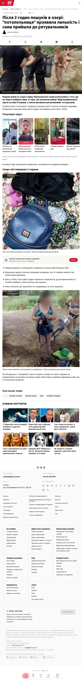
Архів (56, 506)
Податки (9, 575)
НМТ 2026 (59, 569)
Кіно (33, 558)
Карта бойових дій (38, 534)
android (11, 657)
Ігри (56, 513)
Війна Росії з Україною (40, 529)
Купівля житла (12, 590)
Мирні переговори (38, 537)
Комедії (34, 569)
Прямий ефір (11, 537)
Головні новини (12, 531)
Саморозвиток (61, 572)
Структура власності (61, 503)
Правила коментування (37, 511)
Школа (58, 566)
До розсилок (68, 612)
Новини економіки (14, 558)
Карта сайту (59, 510)
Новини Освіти (62, 558)
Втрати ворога (36, 549)
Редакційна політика (10, 503)
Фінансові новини (13, 566)
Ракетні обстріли (37, 531)
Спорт (33, 585)
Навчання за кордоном (64, 575)
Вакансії (57, 499)
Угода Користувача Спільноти (38, 508)
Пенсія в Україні (12, 578)
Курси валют (11, 564)
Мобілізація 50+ (61, 537)
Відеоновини (11, 540)
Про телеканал (8, 506)
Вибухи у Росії (36, 546)
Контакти (58, 496)
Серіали (34, 572)
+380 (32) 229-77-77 (18, 645)
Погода (9, 546)
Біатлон (34, 596)
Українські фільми (37, 564)
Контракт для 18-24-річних (65, 543)
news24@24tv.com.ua (11, 477)
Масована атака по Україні (40, 543)
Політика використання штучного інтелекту (40, 500)
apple (23, 657)
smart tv (35, 657)
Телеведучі (6, 510)
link (43, 486)
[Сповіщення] (79, 3)
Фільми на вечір (37, 566)
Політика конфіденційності (38, 496)
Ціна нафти (11, 561)
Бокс (33, 588)
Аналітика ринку (12, 588)
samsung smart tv (48, 657)
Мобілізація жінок (62, 540)
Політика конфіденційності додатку (41, 504)
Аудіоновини (11, 543)
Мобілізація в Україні (65, 529)
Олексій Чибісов (13, 32)
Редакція (6, 499)
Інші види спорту (37, 599)
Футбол (34, 590)
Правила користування (10, 517)
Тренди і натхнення (13, 593)
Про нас (5, 496)
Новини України (15, 9)
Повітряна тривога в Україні (41, 540)
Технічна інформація (36, 515)
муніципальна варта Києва (21, 36)
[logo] (9, 3)
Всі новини (11, 529)
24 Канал (5, 9)
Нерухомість (12, 585)
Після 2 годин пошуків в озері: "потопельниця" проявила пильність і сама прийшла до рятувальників (51, 9)
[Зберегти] (72, 42)
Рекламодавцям (8, 513)
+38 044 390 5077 (49, 477)
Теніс (33, 593)
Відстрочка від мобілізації (65, 545)
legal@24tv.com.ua (31, 647)
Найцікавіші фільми (38, 561)
